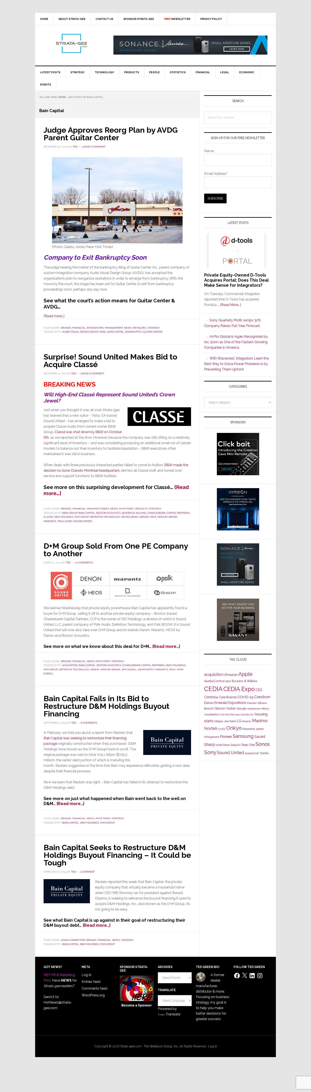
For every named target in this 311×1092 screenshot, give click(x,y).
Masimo (260, 720)
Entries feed (91, 982)
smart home (223, 745)
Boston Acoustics (108, 512)
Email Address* (216, 174)
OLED (222, 728)
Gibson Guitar (224, 708)
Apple (245, 674)
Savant (259, 737)
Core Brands (228, 697)
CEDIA (213, 689)
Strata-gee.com (71, 43)
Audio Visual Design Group (80, 331)
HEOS (153, 516)
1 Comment (87, 871)
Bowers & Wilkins (134, 512)
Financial (78, 327)
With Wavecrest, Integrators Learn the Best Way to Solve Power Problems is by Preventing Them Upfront (236, 363)
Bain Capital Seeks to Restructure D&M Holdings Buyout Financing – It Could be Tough (117, 855)
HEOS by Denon (167, 516)
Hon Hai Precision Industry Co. (237, 714)
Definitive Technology (105, 516)
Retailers (139, 327)
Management (114, 327)
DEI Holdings (130, 516)
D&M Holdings (63, 516)
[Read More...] (230, 305)
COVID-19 (245, 697)
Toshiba (264, 753)
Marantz (50, 521)
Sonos (263, 744)
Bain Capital (115, 331)
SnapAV (235, 744)
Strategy (153, 327)
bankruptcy (133, 331)
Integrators (95, 327)
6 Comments (89, 722)
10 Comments (84, 562)
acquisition (70, 665)
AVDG (102, 331)
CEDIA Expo (239, 689)
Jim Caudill (129, 669)
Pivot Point (126, 508)
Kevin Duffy (146, 669)
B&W (228, 681)
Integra (218, 721)
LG (239, 721)
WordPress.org (93, 995)
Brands (66, 327)
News (128, 327)
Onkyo (234, 728)
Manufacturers (98, 508)
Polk (172, 669)
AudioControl (214, 681)
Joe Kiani (230, 721)
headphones (254, 708)
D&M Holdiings (176, 665)
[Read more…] (54, 316)
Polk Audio (65, 521)
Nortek (210, 728)
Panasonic (248, 728)
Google (241, 708)
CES (259, 690)
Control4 (211, 697)
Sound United (82, 521)
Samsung (243, 736)
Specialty (141, 508)
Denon (144, 516)
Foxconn (252, 703)
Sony (210, 752)
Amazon (231, 675)
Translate (173, 1014)
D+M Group (81, 516)
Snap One (248, 744)
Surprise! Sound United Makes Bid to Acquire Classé (110, 360)
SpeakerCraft (252, 753)
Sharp (209, 744)
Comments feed (94, 988)
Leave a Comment (94, 146)
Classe (48, 516)
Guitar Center (152, 331)
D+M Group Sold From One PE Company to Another (116, 549)
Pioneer (226, 736)
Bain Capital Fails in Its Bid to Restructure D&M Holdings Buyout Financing (106, 706)
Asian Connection (73, 940)
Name (209, 151)
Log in (86, 975)
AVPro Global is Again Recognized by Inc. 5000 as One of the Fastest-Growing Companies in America (236, 342)
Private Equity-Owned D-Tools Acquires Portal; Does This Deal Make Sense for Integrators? (236, 280)
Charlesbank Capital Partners (168, 512)
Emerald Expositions (230, 703)
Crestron (262, 697)
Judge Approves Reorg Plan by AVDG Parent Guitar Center (111, 133)
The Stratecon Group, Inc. (161, 1046)
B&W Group (69, 512)
